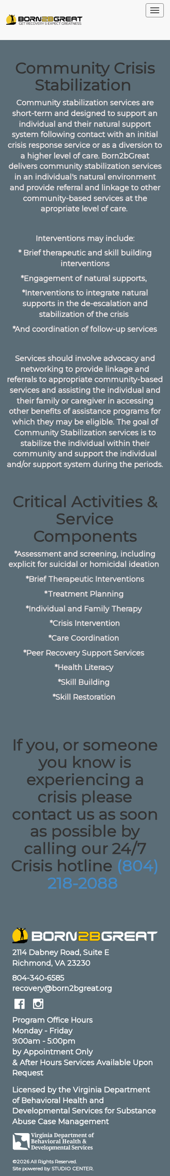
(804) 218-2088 (103, 874)
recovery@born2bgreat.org (62, 988)
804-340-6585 (38, 978)
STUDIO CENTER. (73, 1168)
